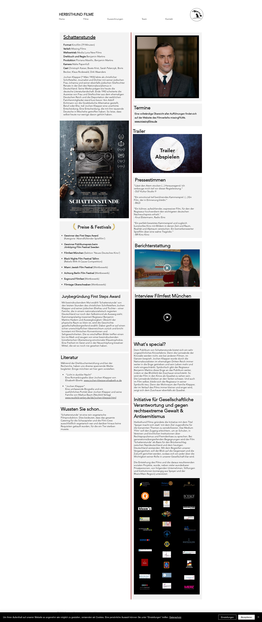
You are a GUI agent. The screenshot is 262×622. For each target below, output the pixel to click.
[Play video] (167, 317)
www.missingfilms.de (146, 121)
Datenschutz (175, 617)
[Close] (258, 617)
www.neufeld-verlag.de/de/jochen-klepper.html (90, 397)
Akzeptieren (246, 617)
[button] (167, 67)
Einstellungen (227, 617)
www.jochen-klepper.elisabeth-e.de (103, 380)
